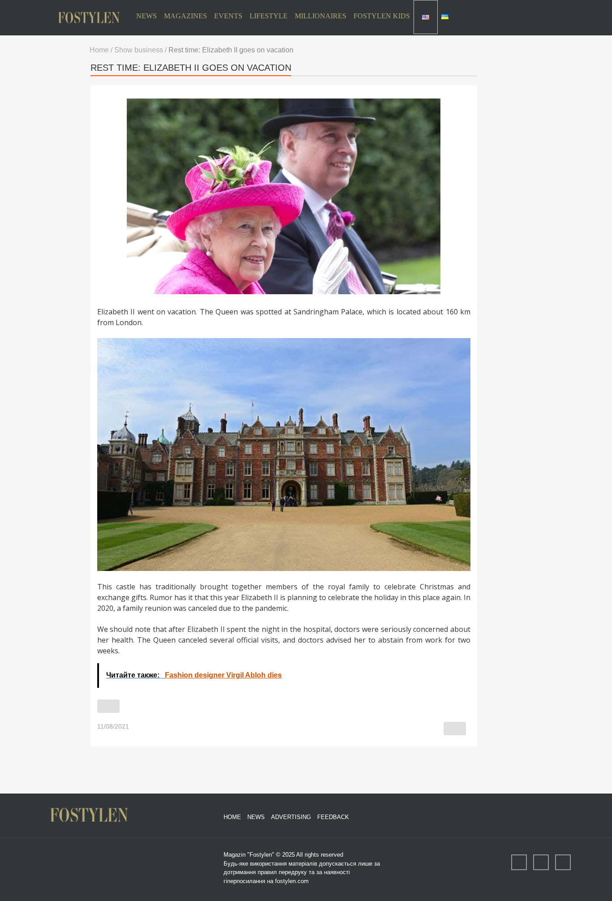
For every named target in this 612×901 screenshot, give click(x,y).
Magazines (185, 16)
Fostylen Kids (381, 16)
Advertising (291, 817)
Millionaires (320, 16)
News (146, 16)
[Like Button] (108, 706)
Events (228, 16)
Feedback (333, 817)
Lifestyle (269, 16)
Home (232, 817)
